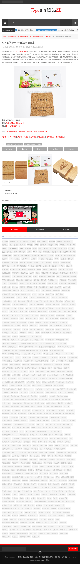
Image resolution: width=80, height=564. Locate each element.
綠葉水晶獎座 (16, 480)
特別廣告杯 (24, 456)
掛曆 (35, 308)
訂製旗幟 (53, 487)
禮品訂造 (41, 137)
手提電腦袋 (31, 417)
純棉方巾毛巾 (29, 477)
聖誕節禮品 (5, 322)
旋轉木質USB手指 (56, 431)
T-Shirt (21, 248)
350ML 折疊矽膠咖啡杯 (26, 347)
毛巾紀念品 (5, 445)
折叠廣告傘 (46, 421)
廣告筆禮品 (5, 262)
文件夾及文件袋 (65, 262)
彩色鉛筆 (13, 413)
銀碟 (39, 248)
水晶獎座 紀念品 (16, 445)
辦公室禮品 (46, 252)
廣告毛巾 (5, 259)
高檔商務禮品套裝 (22, 533)
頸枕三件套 (63, 530)
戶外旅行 (45, 269)
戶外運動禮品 (14, 417)
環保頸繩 (61, 266)
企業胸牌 (5, 364)
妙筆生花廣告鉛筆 (51, 392)
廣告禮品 (48, 36)
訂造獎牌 (37, 494)
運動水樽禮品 (58, 326)
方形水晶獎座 (66, 428)
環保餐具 (50, 255)
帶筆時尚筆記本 (17, 403)
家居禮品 (9, 252)
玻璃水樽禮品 (59, 456)
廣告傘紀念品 (15, 406)
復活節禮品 (31, 413)
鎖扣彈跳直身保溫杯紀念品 (10, 523)
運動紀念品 (67, 326)
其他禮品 (19, 297)
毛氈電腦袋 (52, 311)
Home (4, 36)
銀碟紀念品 (66, 329)
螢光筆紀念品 (42, 484)
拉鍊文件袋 (29, 308)
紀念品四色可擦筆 (17, 477)
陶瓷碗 (47, 523)
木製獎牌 (61, 269)
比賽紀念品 (49, 259)
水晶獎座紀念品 (13, 283)
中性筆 (52, 361)
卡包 (19, 378)
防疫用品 (31, 523)
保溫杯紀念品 (64, 273)
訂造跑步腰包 (71, 494)
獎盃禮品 (37, 456)
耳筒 (51, 480)
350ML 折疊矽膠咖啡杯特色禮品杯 (32, 30)
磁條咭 (22, 319)
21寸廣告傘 (66, 287)
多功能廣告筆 (63, 297)
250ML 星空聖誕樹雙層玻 (46, 343)
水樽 (11, 259)
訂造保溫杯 (62, 283)
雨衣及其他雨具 (37, 526)
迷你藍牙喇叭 (72, 283)
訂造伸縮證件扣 (27, 491)
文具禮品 (43, 245)
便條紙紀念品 (54, 273)
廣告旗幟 (46, 406)
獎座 (31, 456)
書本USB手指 (59, 435)
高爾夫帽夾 (33, 533)
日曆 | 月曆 (33, 435)
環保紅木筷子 (71, 459)
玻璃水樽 (50, 456)
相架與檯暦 (42, 283)
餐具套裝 (5, 533)
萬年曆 (13, 322)
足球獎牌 (17, 326)
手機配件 (16, 421)
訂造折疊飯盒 (6, 494)
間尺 (35, 287)
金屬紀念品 (21, 519)
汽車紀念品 (65, 445)
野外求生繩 (43, 516)
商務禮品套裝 (60, 382)
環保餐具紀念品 (37, 463)
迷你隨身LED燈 (6, 512)
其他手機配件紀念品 (8, 297)
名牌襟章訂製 (30, 382)
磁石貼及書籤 (6, 273)
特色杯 (35, 283)
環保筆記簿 (43, 315)
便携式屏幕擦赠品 (7, 368)
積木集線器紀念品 (7, 473)
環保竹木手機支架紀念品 (22, 315)
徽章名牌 (39, 413)
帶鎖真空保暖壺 (40, 403)
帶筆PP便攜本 (6, 403)
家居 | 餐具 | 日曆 (7, 399)
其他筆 (33, 375)
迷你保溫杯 (37, 508)
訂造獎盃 (44, 494)
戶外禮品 (41, 259)
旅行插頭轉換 (6, 276)
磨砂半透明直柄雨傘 (32, 319)
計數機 (22, 498)
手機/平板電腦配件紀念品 (20, 304)
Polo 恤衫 (31, 266)
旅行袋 (22, 431)
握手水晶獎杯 (50, 308)
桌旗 (70, 438)
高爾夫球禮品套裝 (52, 533)
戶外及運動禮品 (25, 255)
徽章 (73, 301)
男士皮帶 (56, 463)
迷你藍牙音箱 (44, 326)
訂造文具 (15, 494)
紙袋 (52, 477)
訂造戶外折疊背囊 (57, 491)
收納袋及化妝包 (36, 428)
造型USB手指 (67, 252)
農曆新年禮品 (34, 326)
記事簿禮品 (5, 266)
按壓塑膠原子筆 (67, 424)
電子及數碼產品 (21, 266)
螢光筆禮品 (24, 273)
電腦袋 (38, 273)
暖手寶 (51, 435)
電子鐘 (19, 530)
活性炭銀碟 (18, 449)
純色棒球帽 (38, 477)
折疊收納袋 (5, 308)
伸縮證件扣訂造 (48, 364)
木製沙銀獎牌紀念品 (37, 438)
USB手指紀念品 (44, 357)
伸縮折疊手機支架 (15, 364)
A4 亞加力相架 (26, 354)
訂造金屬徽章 (63, 322)
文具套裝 (57, 428)
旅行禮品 (5, 311)
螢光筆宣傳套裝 (21, 322)
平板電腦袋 (31, 269)
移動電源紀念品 (57, 470)
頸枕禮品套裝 (73, 530)
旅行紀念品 (14, 262)
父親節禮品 (15, 456)
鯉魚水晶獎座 (6, 537)
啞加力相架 (69, 382)
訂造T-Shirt (17, 491)
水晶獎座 (50, 245)
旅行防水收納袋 (30, 431)
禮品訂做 (23, 245)
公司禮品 (33, 137)
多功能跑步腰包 (71, 389)
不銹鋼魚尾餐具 (28, 361)
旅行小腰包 (5, 431)
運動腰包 (15, 516)
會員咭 (16, 311)
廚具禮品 (60, 403)
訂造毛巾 (29, 494)
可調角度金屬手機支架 (65, 378)
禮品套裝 (63, 259)
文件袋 (4, 283)
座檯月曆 (29, 301)
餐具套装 (15, 336)
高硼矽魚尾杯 (64, 533)
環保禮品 (62, 245)
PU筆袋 (71, 354)
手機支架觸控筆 (7, 421)
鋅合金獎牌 (5, 333)
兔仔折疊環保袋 (40, 371)
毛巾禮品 (67, 442)
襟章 (49, 484)
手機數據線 (40, 304)
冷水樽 (62, 375)
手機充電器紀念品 (42, 417)
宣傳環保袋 (5, 396)
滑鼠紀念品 (22, 452)
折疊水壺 (73, 421)
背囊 (30, 276)
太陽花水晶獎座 (7, 301)
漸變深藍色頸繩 (32, 452)
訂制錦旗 (71, 484)
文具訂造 (43, 255)
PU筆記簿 (16, 290)
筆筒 (36, 473)
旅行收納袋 (14, 431)
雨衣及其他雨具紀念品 (50, 526)
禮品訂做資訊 (68, 241)
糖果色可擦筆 (64, 473)
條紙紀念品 (27, 442)
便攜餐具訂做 (12, 36)
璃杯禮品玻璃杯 (13, 459)
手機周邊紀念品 (54, 417)
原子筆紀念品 (27, 378)
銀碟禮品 (58, 329)
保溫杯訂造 (24, 371)
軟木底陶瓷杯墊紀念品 (37, 36)
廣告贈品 (5, 245)
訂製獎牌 (31, 322)
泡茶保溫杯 (73, 445)
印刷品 (42, 262)
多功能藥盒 (47, 389)
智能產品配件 (43, 435)
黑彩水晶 (15, 537)
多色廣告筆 (14, 392)
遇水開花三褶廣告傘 (44, 512)
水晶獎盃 (22, 283)
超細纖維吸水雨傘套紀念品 (24, 501)
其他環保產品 (6, 375)
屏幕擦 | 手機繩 (32, 399)
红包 (56, 283)
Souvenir (18, 357)
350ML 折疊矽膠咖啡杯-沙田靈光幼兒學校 (58, 30)
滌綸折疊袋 (34, 449)
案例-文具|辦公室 (62, 438)
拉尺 (42, 424)
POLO (35, 252)
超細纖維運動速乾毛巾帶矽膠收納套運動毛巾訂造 (49, 501)
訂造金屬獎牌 (6, 498)
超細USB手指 (63, 498)
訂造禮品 (5, 241)
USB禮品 (45, 248)
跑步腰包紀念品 (48, 505)
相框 (71, 466)
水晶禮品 (29, 262)
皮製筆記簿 (27, 466)
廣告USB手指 (38, 301)
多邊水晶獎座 (24, 392)
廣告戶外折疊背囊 (36, 406)
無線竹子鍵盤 (72, 452)
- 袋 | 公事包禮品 (36, 336)
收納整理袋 (26, 428)
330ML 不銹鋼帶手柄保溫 (9, 347)
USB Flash (71, 248)
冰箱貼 (26, 297)
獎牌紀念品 (69, 269)
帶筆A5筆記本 (66, 399)
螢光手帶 (33, 484)
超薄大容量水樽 (7, 505)
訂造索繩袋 (53, 322)
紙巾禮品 (46, 477)
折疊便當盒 (56, 304)
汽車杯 (51, 445)
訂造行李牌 (62, 494)
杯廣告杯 (52, 438)
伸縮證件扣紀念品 (36, 364)
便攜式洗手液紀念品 (31, 368)
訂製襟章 (38, 322)
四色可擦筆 (27, 385)
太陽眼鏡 (32, 392)
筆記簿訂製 (15, 273)
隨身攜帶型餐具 (46, 333)
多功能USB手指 (7, 255)
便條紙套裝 (42, 368)
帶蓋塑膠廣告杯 (28, 403)
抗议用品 (32, 421)
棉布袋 (34, 442)
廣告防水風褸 (70, 410)
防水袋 (38, 333)
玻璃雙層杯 (68, 456)
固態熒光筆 (48, 385)
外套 (32, 389)
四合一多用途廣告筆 (16, 385)
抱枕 (37, 424)
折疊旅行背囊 (55, 421)
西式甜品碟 (56, 484)
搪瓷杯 (19, 428)
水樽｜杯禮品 (62, 311)
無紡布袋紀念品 (61, 452)
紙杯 (73, 319)
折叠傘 (39, 421)
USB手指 (13, 137)
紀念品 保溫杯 (54, 319)
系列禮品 (17, 259)
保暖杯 (50, 368)
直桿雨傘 (49, 466)
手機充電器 (53, 269)
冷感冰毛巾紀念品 (52, 375)
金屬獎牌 (5, 519)
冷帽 (44, 375)
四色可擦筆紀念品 (37, 385)
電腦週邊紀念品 (37, 530)
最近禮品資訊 (14, 229)
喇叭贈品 (5, 385)
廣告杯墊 (66, 406)
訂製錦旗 (45, 322)
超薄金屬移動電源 (29, 505)
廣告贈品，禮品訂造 (38, 410)
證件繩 (49, 498)
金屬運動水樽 (50, 329)
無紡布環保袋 (43, 452)
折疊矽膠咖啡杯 (7, 424)
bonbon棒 (62, 357)
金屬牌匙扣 (69, 516)
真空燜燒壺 (5, 470)
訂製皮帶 (70, 487)
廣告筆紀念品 (26, 410)
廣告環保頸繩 (6, 410)
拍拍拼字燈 (57, 424)
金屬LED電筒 (52, 516)
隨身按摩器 (54, 523)
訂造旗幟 (22, 494)
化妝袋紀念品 (12, 378)
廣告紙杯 (67, 301)
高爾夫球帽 (41, 533)
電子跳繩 (12, 530)
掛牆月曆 (41, 308)
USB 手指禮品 (30, 290)
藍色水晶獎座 (18, 484)
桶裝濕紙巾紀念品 (16, 442)
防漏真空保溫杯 (43, 287)
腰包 (55, 480)
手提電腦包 (23, 417)
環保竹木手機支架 (7, 315)
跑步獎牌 (39, 505)
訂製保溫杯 (15, 487)
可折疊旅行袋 (41, 297)
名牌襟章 (43, 280)
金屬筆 (32, 273)
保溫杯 (69, 245)
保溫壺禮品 (5, 371)
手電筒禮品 (24, 421)
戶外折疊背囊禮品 (68, 413)
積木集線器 (67, 470)
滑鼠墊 (29, 283)
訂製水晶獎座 (62, 487)
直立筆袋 (57, 466)
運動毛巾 (70, 259)
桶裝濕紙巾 (5, 442)
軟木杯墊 (20, 508)
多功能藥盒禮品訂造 (59, 389)
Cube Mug (5, 269)
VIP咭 (38, 290)
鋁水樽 (13, 266)
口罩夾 (35, 378)
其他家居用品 (50, 294)
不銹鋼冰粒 (56, 290)
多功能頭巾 (5, 392)
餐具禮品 (12, 533)
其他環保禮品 (16, 375)
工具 (15, 301)
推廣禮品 (52, 241)
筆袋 (47, 319)
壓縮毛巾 (26, 389)
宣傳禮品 (12, 241)
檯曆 (26, 311)
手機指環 (63, 417)
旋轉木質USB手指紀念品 (9, 435)
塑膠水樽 (54, 297)
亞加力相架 (19, 280)
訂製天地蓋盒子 (25, 487)
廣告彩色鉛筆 (25, 406)
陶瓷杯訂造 (39, 523)
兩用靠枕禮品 (61, 371)
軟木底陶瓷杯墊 (23, 36)
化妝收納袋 (69, 375)
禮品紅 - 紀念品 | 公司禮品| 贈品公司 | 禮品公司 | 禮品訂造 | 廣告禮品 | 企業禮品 (42, 557)
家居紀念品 (63, 280)
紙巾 (25, 276)
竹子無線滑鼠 (29, 473)
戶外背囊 (5, 417)
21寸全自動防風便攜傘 (9, 343)
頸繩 (51, 287)
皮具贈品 (69, 315)
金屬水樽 (25, 329)
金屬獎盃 (32, 329)
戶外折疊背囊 (57, 413)
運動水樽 (69, 266)
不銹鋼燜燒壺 (18, 361)
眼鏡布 (13, 470)
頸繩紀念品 (58, 287)
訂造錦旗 (15, 498)
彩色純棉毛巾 (72, 280)
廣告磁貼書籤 (16, 410)
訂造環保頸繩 (53, 494)
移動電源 (19, 276)
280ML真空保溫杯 (61, 343)
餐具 (58, 276)
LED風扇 (57, 354)
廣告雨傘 (5, 137)
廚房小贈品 (68, 403)
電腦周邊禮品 (27, 530)
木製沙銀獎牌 (25, 438)
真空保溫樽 (14, 319)
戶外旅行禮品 (6, 304)
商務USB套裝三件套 (48, 382)
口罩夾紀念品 (43, 378)
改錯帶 (45, 428)
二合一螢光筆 (69, 361)
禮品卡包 (31, 470)
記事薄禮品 (42, 276)
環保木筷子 (51, 459)
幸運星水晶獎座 (51, 403)
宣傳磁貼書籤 (25, 396)
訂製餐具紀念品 (7, 491)
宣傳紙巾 (38, 266)
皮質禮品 (35, 466)
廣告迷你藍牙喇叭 (51, 410)
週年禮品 (15, 287)
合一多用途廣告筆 (7, 382)
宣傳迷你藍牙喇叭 (62, 396)
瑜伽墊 (4, 459)
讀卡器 (55, 498)
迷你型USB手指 (56, 252)
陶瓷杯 (4, 248)
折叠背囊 (48, 304)
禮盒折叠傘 (47, 470)
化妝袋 (4, 378)
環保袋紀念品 (6, 463)
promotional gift (15, 269)
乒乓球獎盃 (59, 361)
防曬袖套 (31, 333)
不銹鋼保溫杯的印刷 (8, 280)
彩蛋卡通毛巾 (22, 413)
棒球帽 (40, 442)
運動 (51, 326)
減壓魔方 (26, 449)
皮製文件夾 (18, 466)
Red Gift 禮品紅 (45, 560)
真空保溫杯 (5, 319)
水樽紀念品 (43, 445)
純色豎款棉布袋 (65, 319)
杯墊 (46, 438)
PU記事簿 (5, 357)
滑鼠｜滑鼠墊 (72, 311)
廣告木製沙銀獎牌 (56, 406)
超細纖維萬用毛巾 (7, 326)
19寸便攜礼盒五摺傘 (62, 340)
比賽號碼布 (32, 311)
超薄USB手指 (70, 501)
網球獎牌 (25, 480)
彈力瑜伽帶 (5, 413)
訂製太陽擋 (35, 487)
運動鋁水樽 (51, 276)
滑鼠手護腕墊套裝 (59, 449)
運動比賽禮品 (6, 516)
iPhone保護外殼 (72, 357)
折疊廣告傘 (64, 304)
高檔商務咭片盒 (24, 336)
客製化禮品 (60, 137)
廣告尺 (46, 301)
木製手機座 (15, 438)
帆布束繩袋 (21, 301)
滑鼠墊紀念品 (48, 449)
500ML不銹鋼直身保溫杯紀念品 (28, 350)
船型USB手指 (63, 480)
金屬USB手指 (25, 259)
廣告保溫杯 (5, 406)
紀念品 (26, 137)
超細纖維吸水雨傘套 (8, 501)
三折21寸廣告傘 (46, 290)
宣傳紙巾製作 (44, 396)
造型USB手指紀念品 (30, 512)
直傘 (13, 276)
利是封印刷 (73, 273)
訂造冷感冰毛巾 (38, 491)
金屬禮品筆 (40, 329)
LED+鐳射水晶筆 (48, 354)
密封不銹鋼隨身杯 (20, 399)
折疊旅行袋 (64, 421)
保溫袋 (32, 371)
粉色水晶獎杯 (54, 473)
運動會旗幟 (66, 512)
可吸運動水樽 (53, 378)
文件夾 (51, 428)
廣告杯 (19, 137)
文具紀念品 (46, 266)
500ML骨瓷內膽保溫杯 (56, 350)
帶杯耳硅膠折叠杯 (54, 399)
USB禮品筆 (54, 357)
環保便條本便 (33, 459)
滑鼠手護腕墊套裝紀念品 (9, 452)
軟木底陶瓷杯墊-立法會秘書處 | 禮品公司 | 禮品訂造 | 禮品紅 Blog (27, 131)
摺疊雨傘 (56, 262)
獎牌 (74, 245)
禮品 (11, 245)
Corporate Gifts (37, 354)
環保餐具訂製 (48, 463)
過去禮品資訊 (65, 229)
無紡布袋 (51, 452)
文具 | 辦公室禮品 (67, 308)
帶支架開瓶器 (43, 399)
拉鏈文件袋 (49, 424)
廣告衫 (60, 248)
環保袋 (56, 259)
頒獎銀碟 (55, 530)
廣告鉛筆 (61, 410)
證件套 (36, 262)
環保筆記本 (35, 315)
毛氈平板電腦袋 (42, 311)
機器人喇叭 (52, 442)
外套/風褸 (53, 248)
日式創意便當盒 (23, 435)
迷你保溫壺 (28, 508)
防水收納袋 (23, 523)
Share (25, 149)
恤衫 (40, 252)
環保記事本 (15, 463)
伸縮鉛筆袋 (58, 364)
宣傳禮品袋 (34, 396)
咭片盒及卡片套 (53, 280)
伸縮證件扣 (25, 364)
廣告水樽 (48, 262)
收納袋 (58, 308)
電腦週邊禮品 (67, 333)
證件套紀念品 (41, 498)
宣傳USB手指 (62, 392)
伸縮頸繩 (66, 364)
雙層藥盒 (16, 526)
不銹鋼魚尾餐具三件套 (42, 361)
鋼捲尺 (58, 519)
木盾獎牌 (22, 262)
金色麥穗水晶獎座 (32, 519)
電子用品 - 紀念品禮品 (65, 526)
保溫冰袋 (66, 368)
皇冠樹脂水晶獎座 (66, 463)
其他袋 (39, 375)
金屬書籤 (29, 287)
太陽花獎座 (40, 392)
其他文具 (69, 371)
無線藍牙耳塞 (6, 456)
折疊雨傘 (21, 308)
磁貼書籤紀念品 (21, 470)
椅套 (45, 442)
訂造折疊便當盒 (69, 491)
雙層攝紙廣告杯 (7, 526)
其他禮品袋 (25, 375)
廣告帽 (39, 269)
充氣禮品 (41, 294)
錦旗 (74, 252)
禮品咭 (42, 319)
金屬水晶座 (61, 516)
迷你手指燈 (45, 508)
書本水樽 (67, 435)
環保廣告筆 (42, 459)
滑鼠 (41, 449)
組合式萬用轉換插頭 (67, 477)
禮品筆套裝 (39, 470)
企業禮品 (59, 241)
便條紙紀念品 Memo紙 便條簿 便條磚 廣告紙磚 (16, 294)
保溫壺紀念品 (15, 371)
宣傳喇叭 (70, 392)
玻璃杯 (43, 456)
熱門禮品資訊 (40, 229)
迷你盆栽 (53, 508)
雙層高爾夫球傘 (25, 526)
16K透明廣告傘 (49, 340)
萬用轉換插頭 (73, 480)
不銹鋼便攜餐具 (7, 361)
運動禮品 (22, 287)
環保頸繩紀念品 (25, 463)
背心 (65, 248)
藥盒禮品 (26, 484)
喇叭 (48, 297)
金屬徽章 (34, 259)
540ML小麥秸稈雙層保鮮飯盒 (11, 354)
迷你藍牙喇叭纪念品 (64, 508)
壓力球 (20, 389)
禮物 (56, 245)
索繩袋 (58, 477)
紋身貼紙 (50, 283)
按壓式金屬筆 (6, 428)
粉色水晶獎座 (44, 473)
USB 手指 (35, 357)
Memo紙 (64, 354)
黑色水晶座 (35, 537)
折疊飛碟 (31, 424)
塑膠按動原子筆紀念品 (9, 389)
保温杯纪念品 (58, 368)
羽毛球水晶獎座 (34, 480)
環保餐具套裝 (60, 315)
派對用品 (54, 266)
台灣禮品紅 (50, 137)
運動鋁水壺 (23, 516)
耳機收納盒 (44, 480)
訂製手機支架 (45, 487)
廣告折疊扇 (59, 301)
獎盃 (3, 252)
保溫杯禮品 (28, 280)
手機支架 (32, 304)
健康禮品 (36, 280)
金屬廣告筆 (17, 329)
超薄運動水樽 (18, 505)
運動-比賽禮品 (56, 512)
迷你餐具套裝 (6, 287)
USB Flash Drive (13, 248)
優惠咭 (34, 294)
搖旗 (13, 428)
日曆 (11, 311)
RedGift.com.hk (12, 126)
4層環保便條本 (6, 290)
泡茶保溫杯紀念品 (7, 449)
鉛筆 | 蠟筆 (43, 519)
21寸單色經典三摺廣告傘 (68, 276)
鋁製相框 (51, 519)
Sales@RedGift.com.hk (15, 123)
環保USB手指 (24, 459)
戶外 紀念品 (47, 413)
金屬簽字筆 (13, 519)
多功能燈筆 (39, 389)
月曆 (21, 311)
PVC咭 (22, 290)
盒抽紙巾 (42, 466)
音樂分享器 (47, 530)
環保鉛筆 (51, 315)
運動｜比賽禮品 (7, 329)
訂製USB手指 (6, 487)
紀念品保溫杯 (6, 477)
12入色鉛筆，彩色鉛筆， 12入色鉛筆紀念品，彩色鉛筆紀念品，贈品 (22, 340)
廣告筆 (16, 245)
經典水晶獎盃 (6, 480)
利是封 (24, 269)
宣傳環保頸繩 (15, 396)
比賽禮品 (60, 442)
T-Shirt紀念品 (27, 357)
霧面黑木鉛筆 (6, 336)
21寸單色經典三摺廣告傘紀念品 (27, 343)
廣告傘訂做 (35, 255)
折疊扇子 (73, 304)
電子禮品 (5, 530)
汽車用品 (57, 445)
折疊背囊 (13, 308)
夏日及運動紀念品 (69, 255)
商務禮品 (28, 248)
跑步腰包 (25, 326)
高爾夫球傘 (44, 273)
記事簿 (33, 498)
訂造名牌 (47, 491)
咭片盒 (38, 382)
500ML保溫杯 (44, 350)
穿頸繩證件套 (19, 473)
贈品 (38, 241)
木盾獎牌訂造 (6, 438)
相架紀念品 (64, 466)
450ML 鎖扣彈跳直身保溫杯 (65, 347)
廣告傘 (29, 252)
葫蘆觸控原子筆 (7, 484)
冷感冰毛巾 (22, 252)
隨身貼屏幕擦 (57, 333)
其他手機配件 (60, 294)
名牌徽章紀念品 (19, 382)
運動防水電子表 (33, 516)
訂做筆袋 (64, 484)
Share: (12, 357)
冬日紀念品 (58, 255)
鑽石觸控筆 (23, 333)
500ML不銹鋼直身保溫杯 (9, 350)
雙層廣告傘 (63, 523)
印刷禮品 (32, 297)
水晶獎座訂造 (27, 445)
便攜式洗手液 (19, 368)
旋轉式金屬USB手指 (43, 431)
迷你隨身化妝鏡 (18, 512)
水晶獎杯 (35, 445)
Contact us (74, 549)
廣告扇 (52, 301)
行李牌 (35, 276)
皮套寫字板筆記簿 (7, 466)
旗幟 (15, 252)
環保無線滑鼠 (61, 459)
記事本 (28, 498)
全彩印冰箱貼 (51, 371)
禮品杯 (34, 248)
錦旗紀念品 (14, 333)
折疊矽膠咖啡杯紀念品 (20, 424)
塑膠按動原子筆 (58, 385)
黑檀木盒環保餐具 (25, 537)
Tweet (10, 149)
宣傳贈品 (52, 396)
